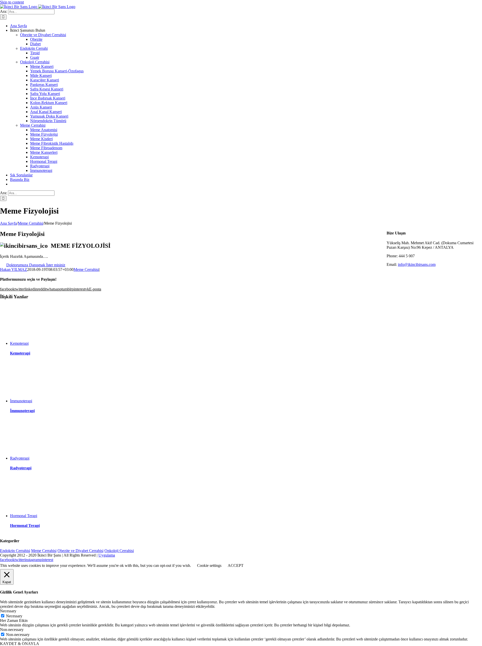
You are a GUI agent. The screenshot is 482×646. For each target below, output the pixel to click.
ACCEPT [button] (236, 565)
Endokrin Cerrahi (34, 48)
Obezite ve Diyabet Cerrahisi (43, 35)
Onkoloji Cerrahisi (34, 62)
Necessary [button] (8, 611)
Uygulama (106, 555)
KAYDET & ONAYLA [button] (19, 643)
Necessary (14, 616)
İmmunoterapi (21, 401)
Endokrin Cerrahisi (15, 551)
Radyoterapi (19, 458)
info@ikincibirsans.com (417, 264)
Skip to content (12, 2)
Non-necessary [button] (12, 629)
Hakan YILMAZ (13, 269)
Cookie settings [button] (209, 565)
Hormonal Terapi (23, 516)
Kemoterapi (19, 343)
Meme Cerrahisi (32, 125)
